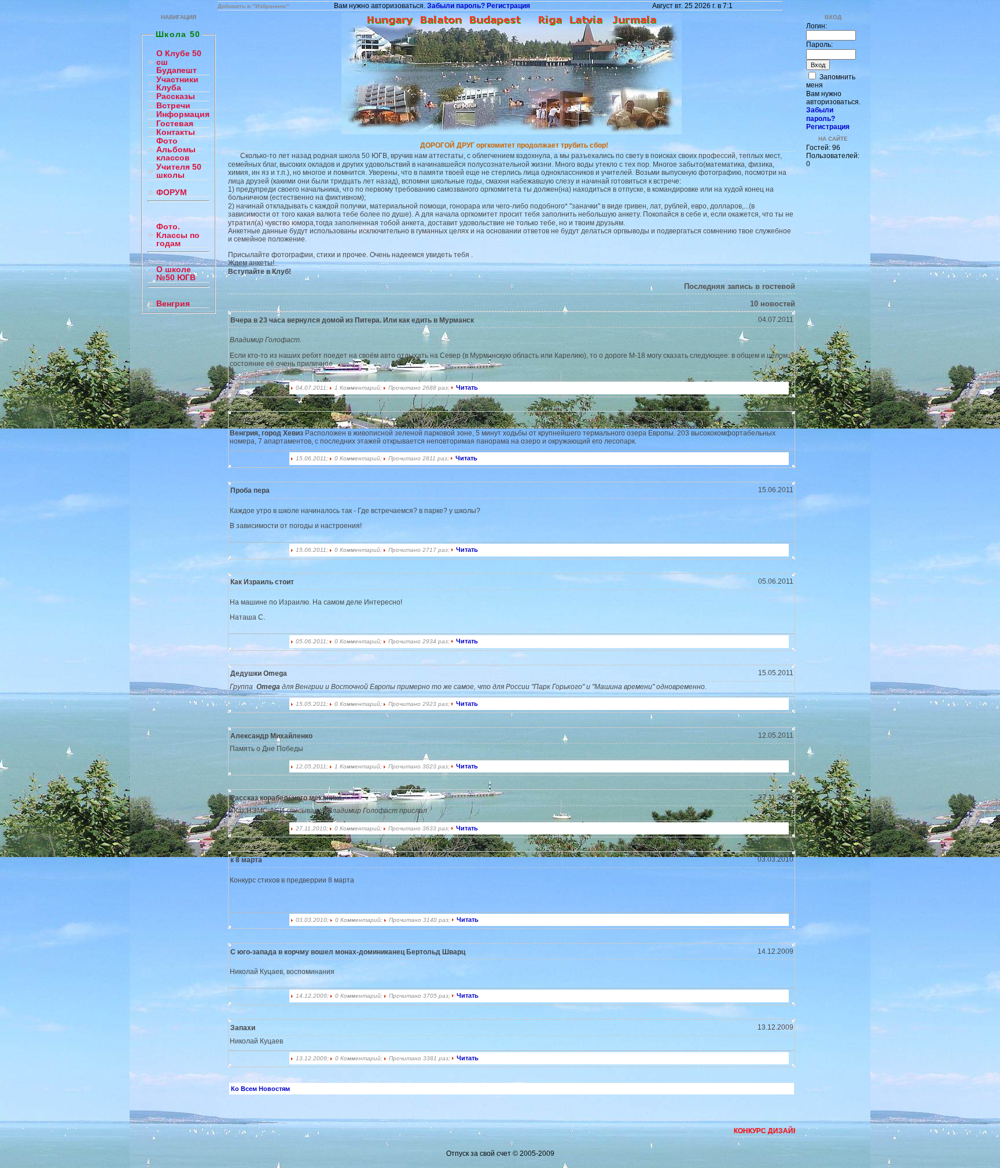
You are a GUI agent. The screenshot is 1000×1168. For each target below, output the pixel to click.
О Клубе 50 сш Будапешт (178, 62)
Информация (182, 114)
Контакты (175, 132)
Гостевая (174, 123)
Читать (467, 387)
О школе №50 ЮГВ (176, 273)
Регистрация (508, 6)
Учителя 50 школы (178, 171)
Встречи (173, 105)
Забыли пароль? (456, 6)
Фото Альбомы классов (176, 149)
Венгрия (173, 303)
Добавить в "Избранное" (253, 6)
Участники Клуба (177, 83)
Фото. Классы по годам (178, 235)
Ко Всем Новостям (260, 1088)
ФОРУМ (171, 192)
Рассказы (175, 96)
